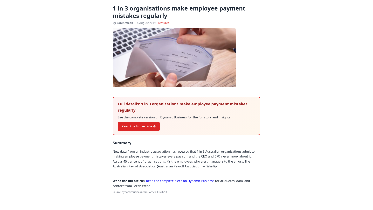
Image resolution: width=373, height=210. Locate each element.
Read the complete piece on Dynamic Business (180, 181)
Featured (164, 23)
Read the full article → (139, 126)
